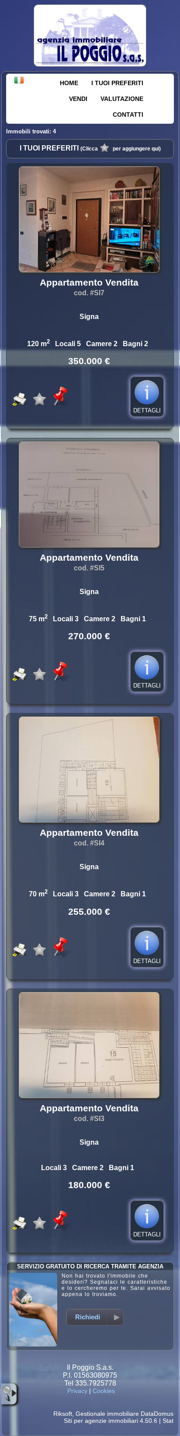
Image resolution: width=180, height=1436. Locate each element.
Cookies (104, 1390)
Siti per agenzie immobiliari (101, 1420)
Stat (168, 1420)
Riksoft (62, 1413)
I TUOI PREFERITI (117, 82)
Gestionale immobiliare (107, 1413)
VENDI (78, 98)
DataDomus (157, 1413)
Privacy (77, 1390)
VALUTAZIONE (121, 98)
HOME (69, 82)
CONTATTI (128, 114)
